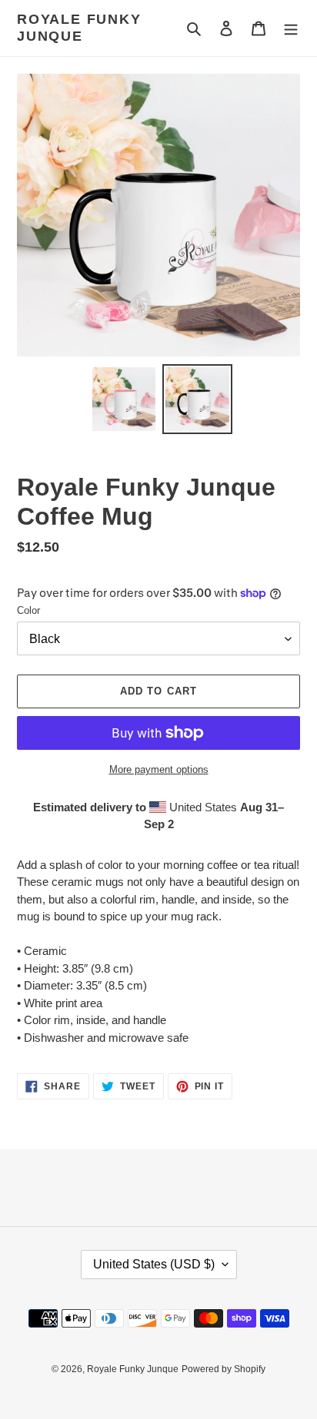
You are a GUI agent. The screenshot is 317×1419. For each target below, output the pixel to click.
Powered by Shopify (223, 1369)
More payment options (159, 769)
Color (28, 610)
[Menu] (291, 28)
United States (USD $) (154, 1264)
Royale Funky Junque (79, 28)
